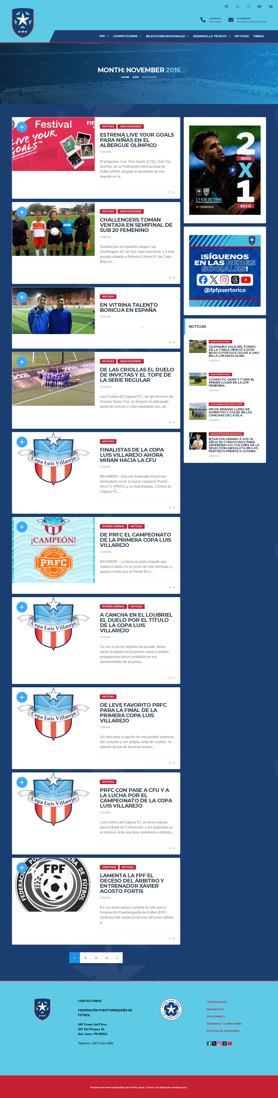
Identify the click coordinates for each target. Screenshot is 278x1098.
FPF (102, 36)
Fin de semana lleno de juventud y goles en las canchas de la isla (230, 412)
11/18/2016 (105, 727)
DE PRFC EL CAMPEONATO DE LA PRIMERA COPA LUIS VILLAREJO (135, 540)
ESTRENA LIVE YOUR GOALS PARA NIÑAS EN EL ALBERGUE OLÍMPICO (137, 140)
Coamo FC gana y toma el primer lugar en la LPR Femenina (232, 383)
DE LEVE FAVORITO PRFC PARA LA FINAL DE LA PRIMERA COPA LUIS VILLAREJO (133, 713)
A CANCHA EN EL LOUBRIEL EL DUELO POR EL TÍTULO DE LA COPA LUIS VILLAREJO (136, 623)
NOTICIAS (242, 36)
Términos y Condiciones (224, 1023)
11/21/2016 (105, 466)
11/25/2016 (105, 316)
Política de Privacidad (223, 1030)
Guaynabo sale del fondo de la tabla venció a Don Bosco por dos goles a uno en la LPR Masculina (234, 351)
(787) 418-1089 (215, 22)
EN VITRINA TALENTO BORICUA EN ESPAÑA (129, 307)
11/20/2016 (105, 551)
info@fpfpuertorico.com (251, 22)
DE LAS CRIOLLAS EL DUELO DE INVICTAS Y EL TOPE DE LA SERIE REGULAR (137, 374)
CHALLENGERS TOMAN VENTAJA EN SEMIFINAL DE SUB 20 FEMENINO (136, 225)
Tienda (258, 36)
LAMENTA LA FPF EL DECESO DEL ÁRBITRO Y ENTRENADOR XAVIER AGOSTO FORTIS (132, 883)
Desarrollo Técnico (210, 36)
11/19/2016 (105, 637)
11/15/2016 (105, 897)
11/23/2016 (105, 386)
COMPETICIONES (125, 36)
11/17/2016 (105, 812)
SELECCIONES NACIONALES (165, 36)
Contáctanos (217, 1002)
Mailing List (215, 1009)
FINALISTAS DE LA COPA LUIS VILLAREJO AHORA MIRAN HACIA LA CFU (132, 455)
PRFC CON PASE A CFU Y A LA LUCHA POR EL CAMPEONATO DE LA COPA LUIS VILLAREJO (136, 798)
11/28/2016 (105, 236)
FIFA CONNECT (216, 1016)
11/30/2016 (105, 151)
